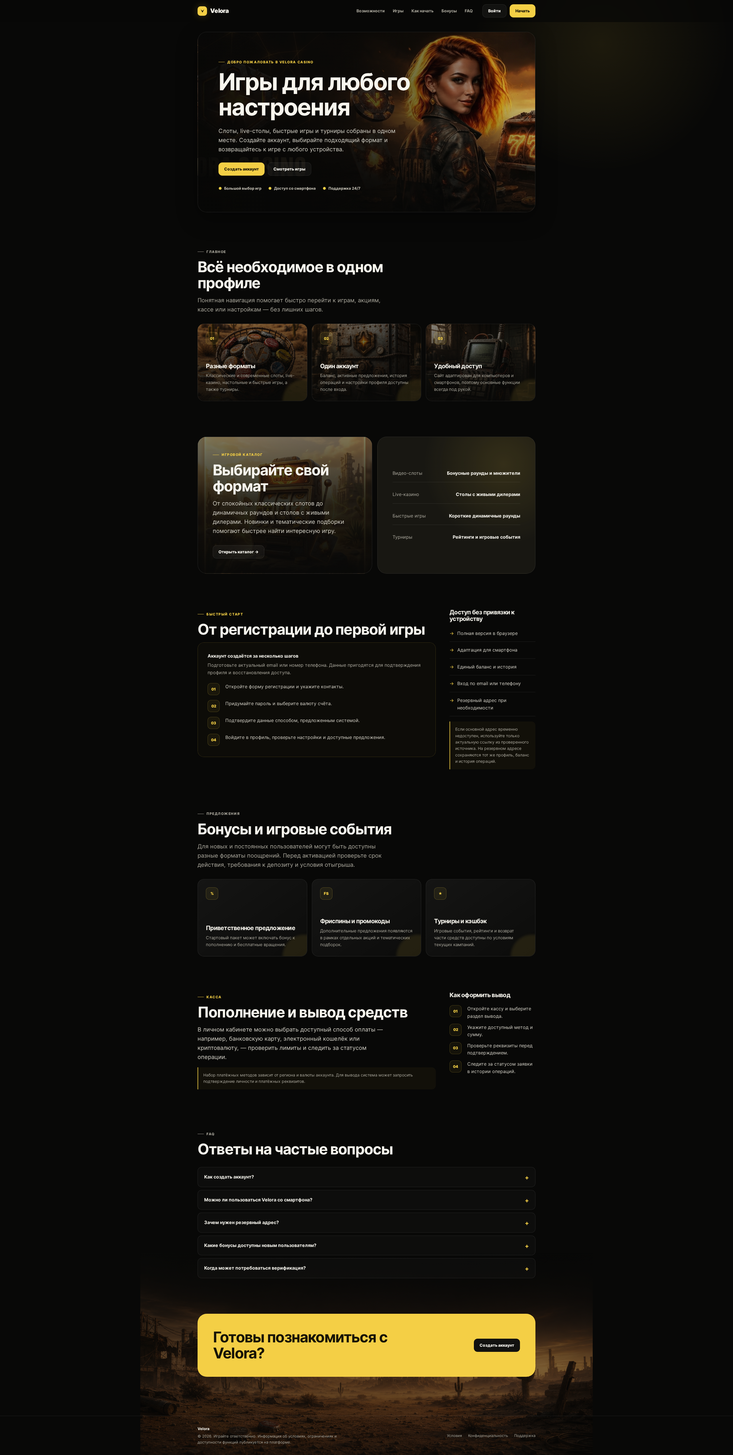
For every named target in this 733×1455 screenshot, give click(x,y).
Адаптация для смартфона (487, 650)
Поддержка (524, 1435)
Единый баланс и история (487, 667)
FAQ (469, 10)
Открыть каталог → (238, 551)
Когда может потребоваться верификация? (255, 1268)
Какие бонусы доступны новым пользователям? (260, 1245)
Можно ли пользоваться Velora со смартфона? (258, 1200)
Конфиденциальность (488, 1435)
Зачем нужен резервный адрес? (241, 1222)
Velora (219, 10)
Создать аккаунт (241, 168)
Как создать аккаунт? (229, 1177)
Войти (494, 10)
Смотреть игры (289, 168)
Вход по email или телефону (489, 683)
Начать (522, 10)
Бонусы (449, 10)
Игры (398, 10)
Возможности (370, 10)
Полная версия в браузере (487, 633)
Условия (454, 1435)
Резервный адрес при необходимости (482, 704)
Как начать (422, 10)
